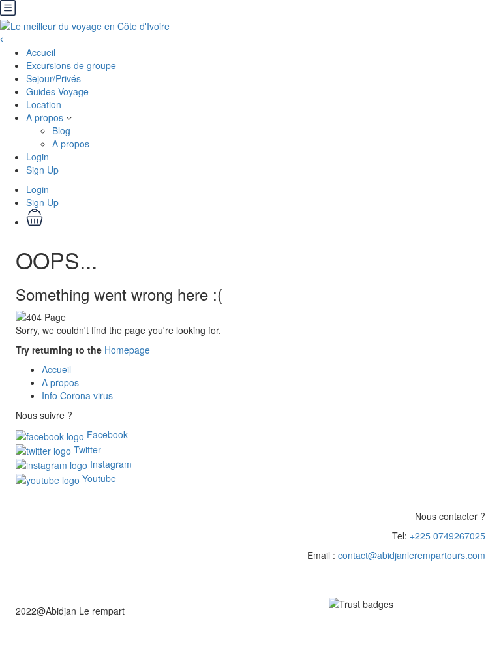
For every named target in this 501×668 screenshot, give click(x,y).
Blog (61, 130)
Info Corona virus (77, 395)
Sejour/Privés (53, 78)
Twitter (86, 449)
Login (37, 156)
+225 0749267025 (447, 535)
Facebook (106, 434)
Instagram (109, 463)
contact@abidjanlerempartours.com (411, 555)
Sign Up (42, 169)
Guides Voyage (57, 91)
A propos (44, 117)
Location (43, 104)
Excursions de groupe (71, 65)
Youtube (98, 478)
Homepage (127, 349)
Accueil (40, 52)
